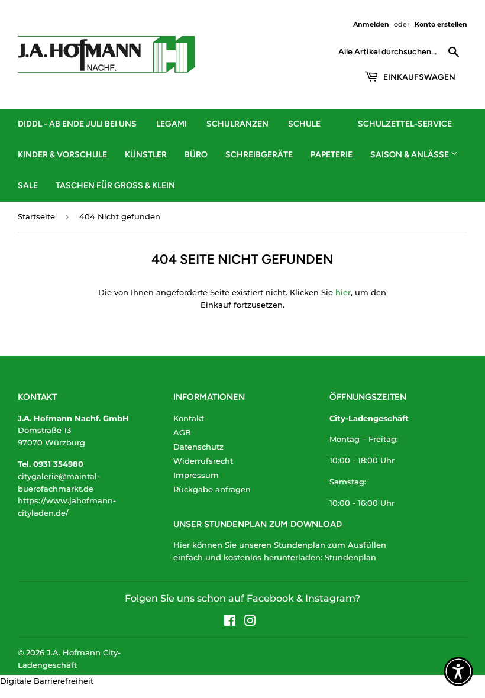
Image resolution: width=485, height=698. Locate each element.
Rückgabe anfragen (212, 489)
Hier (181, 545)
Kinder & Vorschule (62, 155)
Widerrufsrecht (203, 461)
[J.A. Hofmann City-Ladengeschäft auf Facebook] (230, 622)
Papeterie (332, 155)
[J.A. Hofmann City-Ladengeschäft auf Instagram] (250, 622)
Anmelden (371, 24)
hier (343, 292)
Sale (28, 185)
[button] (458, 671)
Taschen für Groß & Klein (115, 185)
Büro (196, 155)
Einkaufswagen (418, 77)
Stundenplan (350, 557)
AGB (182, 432)
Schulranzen (237, 124)
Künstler (146, 155)
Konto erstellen (441, 24)
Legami (171, 124)
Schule (304, 124)
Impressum (196, 475)
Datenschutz (198, 446)
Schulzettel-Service (405, 124)
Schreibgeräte (259, 155)
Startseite (36, 216)
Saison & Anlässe (410, 155)
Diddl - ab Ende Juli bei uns (77, 124)
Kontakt (188, 418)
